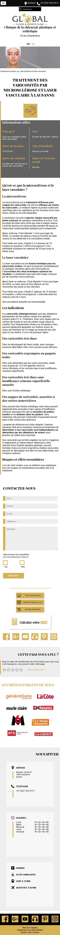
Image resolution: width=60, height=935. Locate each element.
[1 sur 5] (4, 669)
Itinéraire (31, 3)
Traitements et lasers (8, 71)
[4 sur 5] (17, 669)
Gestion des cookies (30, 932)
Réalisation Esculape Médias (30, 930)
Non (23, 567)
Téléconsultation (33, 595)
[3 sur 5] (12, 669)
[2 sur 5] (8, 669)
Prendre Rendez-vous (32, 602)
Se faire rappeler (32, 609)
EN (33, 44)
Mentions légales (30, 928)
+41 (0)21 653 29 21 (49, 3)
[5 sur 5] (21, 669)
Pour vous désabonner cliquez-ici (16, 557)
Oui (5, 567)
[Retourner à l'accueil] (30, 24)
